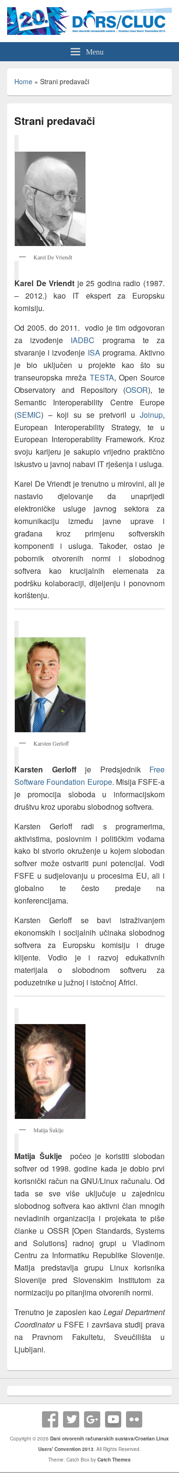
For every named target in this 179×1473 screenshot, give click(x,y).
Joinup (151, 414)
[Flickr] (134, 1419)
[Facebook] (50, 1419)
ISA (94, 352)
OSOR (137, 389)
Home (23, 81)
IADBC (86, 340)
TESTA (102, 377)
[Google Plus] (92, 1419)
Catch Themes (114, 1459)
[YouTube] (113, 1419)
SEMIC (29, 414)
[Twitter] (71, 1419)
